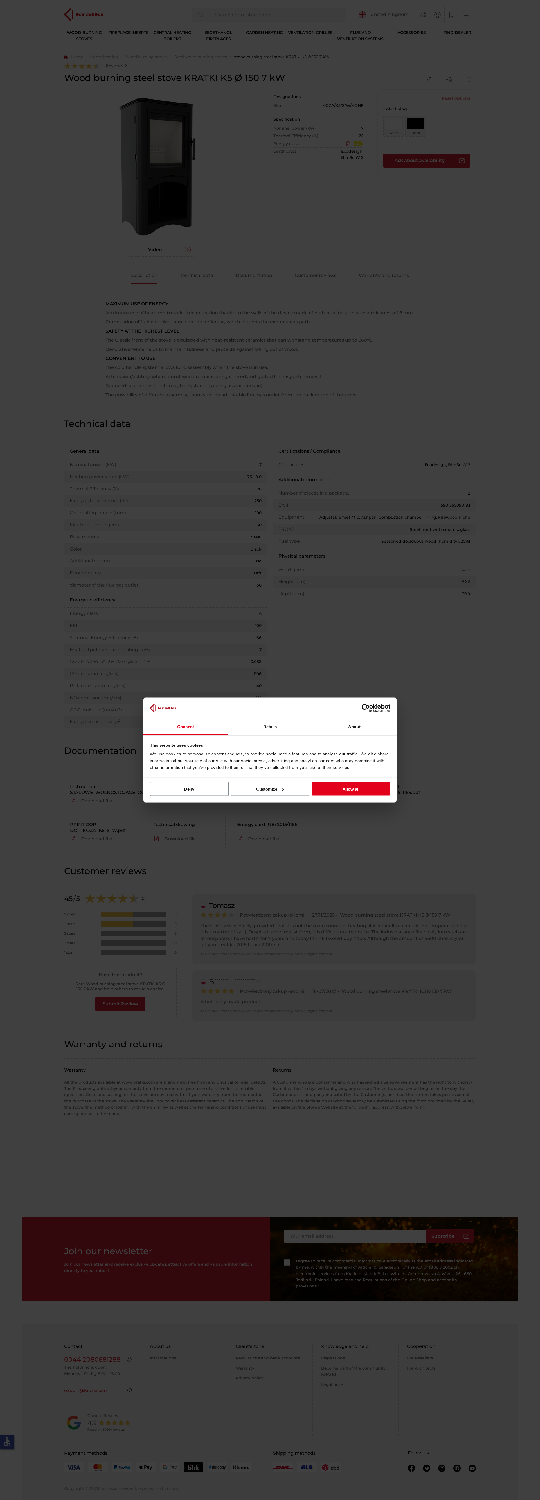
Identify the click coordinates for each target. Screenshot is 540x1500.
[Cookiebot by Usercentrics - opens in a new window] (365, 708)
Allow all (351, 788)
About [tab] (354, 726)
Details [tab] (270, 726)
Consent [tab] (185, 726)
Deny (189, 788)
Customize (266, 788)
